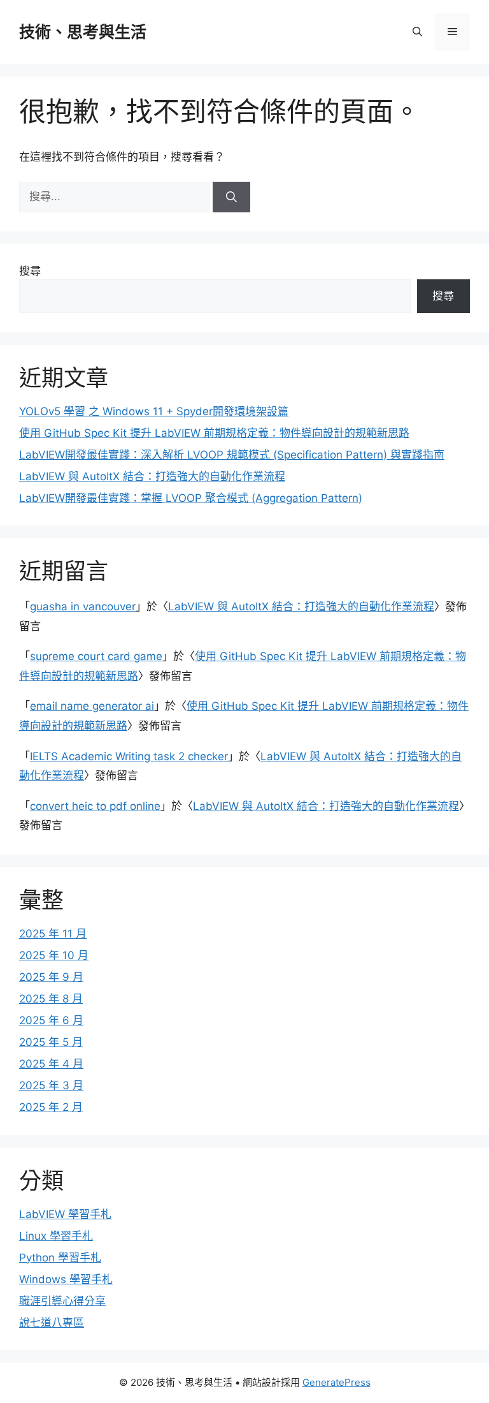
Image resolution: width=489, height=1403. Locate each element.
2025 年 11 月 (53, 933)
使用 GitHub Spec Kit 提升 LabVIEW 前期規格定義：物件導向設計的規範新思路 (214, 433)
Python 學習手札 (60, 1257)
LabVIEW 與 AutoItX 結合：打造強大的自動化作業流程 (152, 476)
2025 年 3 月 (51, 1085)
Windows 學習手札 (66, 1279)
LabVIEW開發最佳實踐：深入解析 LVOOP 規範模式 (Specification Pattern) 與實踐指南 (231, 454)
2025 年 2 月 (51, 1107)
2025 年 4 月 (51, 1063)
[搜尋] (231, 197)
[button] (417, 32)
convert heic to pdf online (95, 806)
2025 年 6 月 (51, 1020)
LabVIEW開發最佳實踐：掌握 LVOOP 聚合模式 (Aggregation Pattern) (190, 498)
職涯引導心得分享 (62, 1301)
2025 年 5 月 (51, 1042)
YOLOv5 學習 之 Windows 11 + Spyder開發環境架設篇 (153, 411)
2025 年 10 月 (54, 955)
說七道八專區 (51, 1322)
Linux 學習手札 (56, 1236)
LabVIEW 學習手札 (65, 1214)
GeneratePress (336, 1382)
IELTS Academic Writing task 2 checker (129, 756)
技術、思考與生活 (82, 31)
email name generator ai (92, 706)
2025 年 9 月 (51, 977)
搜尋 (30, 271)
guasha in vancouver (83, 606)
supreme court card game (96, 656)
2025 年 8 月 (51, 998)
